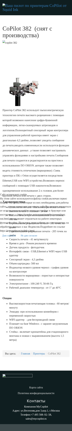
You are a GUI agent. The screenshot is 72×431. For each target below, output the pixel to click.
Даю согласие (9, 235)
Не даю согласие (29, 235)
